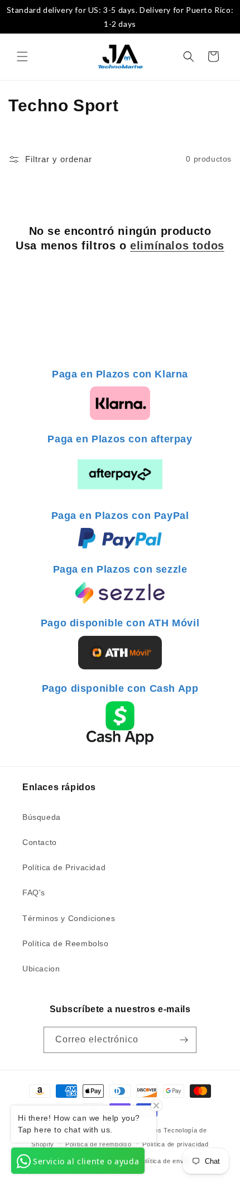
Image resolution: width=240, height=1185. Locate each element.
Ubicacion (41, 968)
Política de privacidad (175, 1144)
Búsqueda (41, 817)
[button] (22, 56)
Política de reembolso (98, 1144)
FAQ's (33, 892)
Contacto (39, 842)
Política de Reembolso (65, 943)
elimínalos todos (177, 245)
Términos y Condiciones (68, 918)
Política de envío (164, 1161)
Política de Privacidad (63, 867)
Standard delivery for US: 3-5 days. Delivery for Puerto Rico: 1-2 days (120, 17)
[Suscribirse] (183, 1040)
